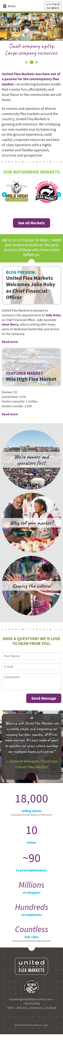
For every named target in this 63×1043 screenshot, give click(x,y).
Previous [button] (4, 194)
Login (45, 1025)
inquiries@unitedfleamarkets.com (30, 999)
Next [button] (58, 194)
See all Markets (31, 222)
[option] (31, 35)
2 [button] (31, 62)
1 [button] (26, 62)
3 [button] (36, 62)
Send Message (43, 698)
